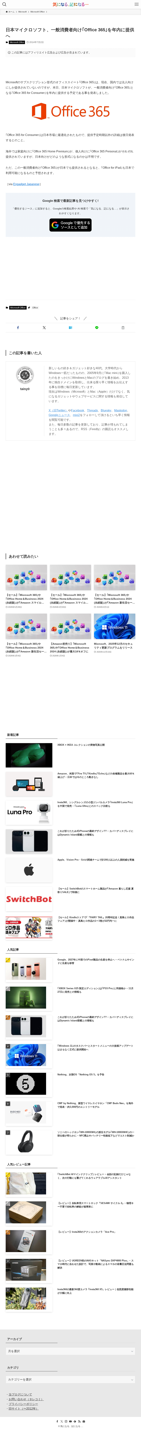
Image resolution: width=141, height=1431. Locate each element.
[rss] (79, 1421)
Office (35, 307)
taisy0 (25, 389)
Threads (92, 410)
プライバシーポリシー (23, 1404)
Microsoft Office (17, 42)
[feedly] (75, 1421)
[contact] (83, 1421)
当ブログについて (20, 1394)
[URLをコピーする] (123, 328)
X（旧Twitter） (58, 410)
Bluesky (106, 410)
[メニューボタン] (136, 4)
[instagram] (66, 1421)
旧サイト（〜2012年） (24, 1408)
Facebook (77, 410)
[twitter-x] (61, 1421)
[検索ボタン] (4, 4)
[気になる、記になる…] (70, 4)
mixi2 (76, 415)
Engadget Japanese (26, 184)
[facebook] (57, 1421)
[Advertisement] (70, 68)
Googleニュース (59, 415)
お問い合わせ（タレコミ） (26, 1399)
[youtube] (70, 1421)
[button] (18, 328)
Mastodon (120, 410)
